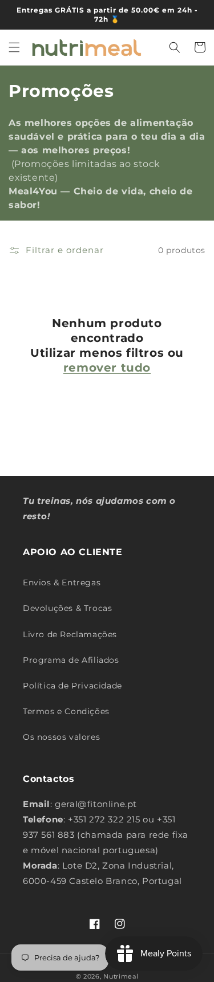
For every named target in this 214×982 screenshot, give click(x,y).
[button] (14, 47)
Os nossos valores (61, 737)
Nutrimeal (120, 976)
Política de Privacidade (72, 686)
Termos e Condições (66, 711)
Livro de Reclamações (70, 634)
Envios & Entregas (61, 582)
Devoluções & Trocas (67, 608)
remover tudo (107, 367)
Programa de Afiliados (71, 660)
